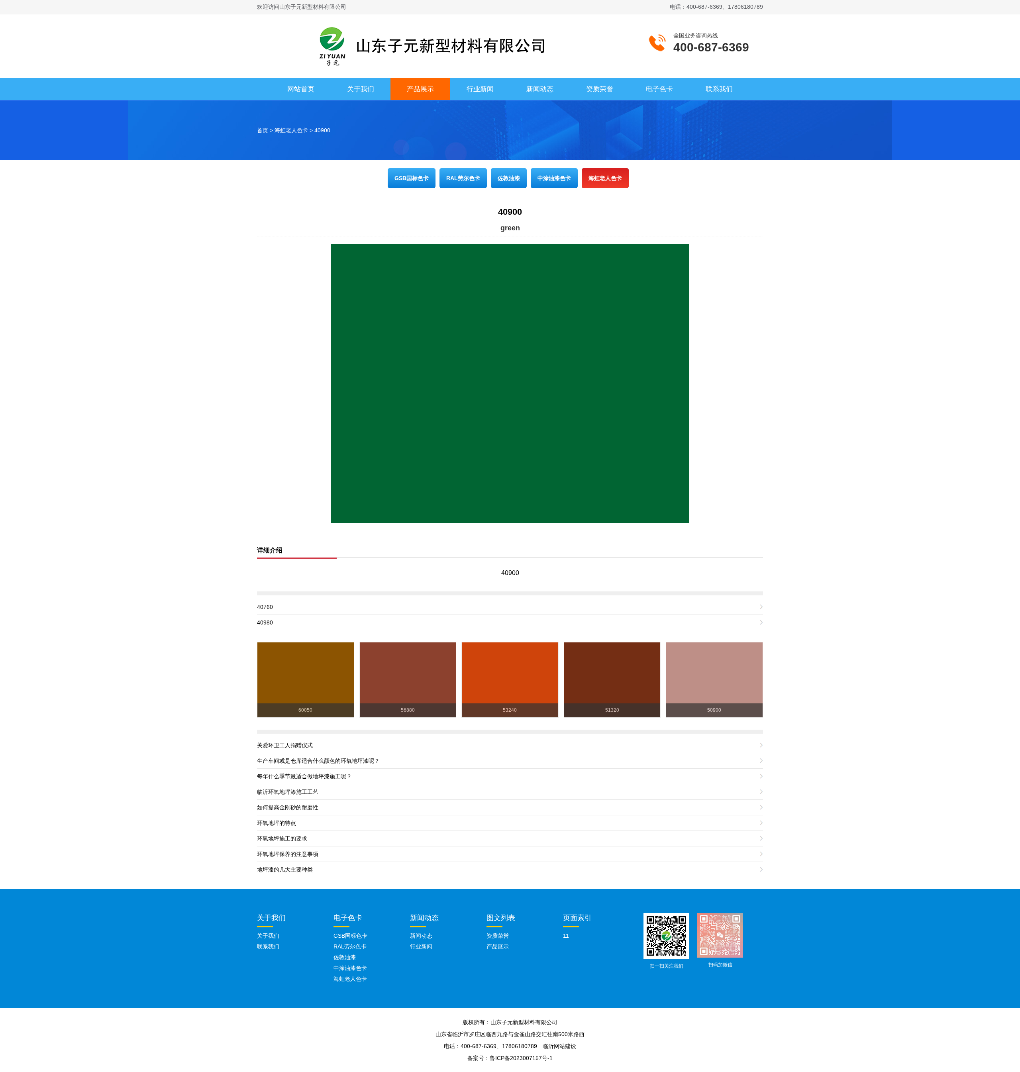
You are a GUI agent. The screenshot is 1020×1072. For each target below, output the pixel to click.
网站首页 (300, 89)
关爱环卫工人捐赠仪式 (285, 745)
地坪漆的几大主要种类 (285, 869)
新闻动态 (539, 89)
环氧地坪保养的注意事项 (287, 854)
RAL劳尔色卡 (463, 178)
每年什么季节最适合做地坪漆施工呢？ (304, 776)
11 (566, 936)
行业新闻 (480, 89)
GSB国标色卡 (411, 178)
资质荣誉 (599, 89)
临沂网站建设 (559, 1046)
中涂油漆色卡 (554, 178)
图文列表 (500, 918)
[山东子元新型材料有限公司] (426, 45)
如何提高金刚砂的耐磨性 (287, 807)
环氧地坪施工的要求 (282, 838)
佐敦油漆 (509, 178)
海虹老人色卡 (291, 130)
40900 (322, 130)
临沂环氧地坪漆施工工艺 (287, 792)
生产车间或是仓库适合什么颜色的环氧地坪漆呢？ (318, 761)
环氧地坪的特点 (276, 823)
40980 (265, 622)
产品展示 (420, 89)
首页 (262, 130)
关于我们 (360, 89)
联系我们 (719, 89)
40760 (265, 607)
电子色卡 (659, 89)
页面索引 (577, 918)
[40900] (510, 383)
